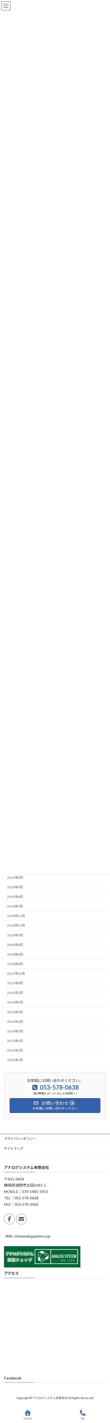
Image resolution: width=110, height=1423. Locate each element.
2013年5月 (15, 1041)
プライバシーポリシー (20, 1139)
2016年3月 (15, 993)
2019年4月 (15, 897)
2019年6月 (15, 887)
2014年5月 (15, 1002)
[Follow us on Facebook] (9, 1219)
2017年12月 (16, 974)
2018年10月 (16, 925)
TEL (83, 1418)
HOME (27, 1418)
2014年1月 (15, 1031)
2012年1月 (15, 1060)
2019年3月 (15, 906)
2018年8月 (15, 945)
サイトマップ (13, 1148)
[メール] (21, 1219)
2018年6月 (15, 954)
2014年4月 (15, 1012)
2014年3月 (15, 1021)
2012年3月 (15, 1050)
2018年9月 (15, 935)
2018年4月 (15, 964)
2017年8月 (15, 983)
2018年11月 (16, 916)
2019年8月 (15, 877)
